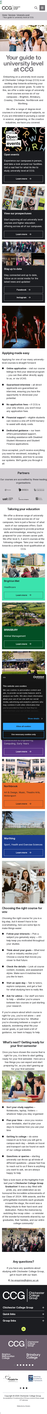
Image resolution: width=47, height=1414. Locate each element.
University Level (23, 15)
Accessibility (7, 1398)
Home (4, 15)
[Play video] (23, 1240)
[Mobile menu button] (42, 8)
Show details (33, 718)
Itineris (27, 1406)
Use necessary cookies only (23, 734)
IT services (24, 1400)
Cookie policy (18, 1398)
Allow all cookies (23, 726)
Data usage (40, 1398)
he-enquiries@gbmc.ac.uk (24, 1280)
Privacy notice (30, 1398)
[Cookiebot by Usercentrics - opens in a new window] (33, 677)
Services (11, 15)
